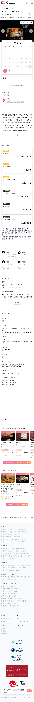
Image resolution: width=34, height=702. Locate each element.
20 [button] (21, 62)
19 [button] (17, 62)
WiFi (8, 268)
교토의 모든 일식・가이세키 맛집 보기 (17, 462)
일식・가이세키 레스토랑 (19, 548)
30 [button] (5, 71)
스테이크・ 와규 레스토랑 (20, 553)
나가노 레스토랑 (6, 534)
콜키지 (24, 268)
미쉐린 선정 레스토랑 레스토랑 (10, 570)
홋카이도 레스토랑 (6, 529)
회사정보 (3, 631)
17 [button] (9, 62)
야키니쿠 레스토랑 (6, 551)
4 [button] (13, 54)
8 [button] (30, 54)
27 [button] (21, 66)
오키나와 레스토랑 (20, 542)
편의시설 (12, 17)
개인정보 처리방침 (22, 621)
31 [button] (9, 71)
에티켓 (3, 621)
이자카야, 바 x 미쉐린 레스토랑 (10, 606)
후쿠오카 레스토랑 (6, 542)
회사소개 (3, 628)
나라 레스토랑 (5, 539)
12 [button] (17, 58)
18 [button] (13, 62)
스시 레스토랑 (5, 548)
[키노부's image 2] (17, 31)
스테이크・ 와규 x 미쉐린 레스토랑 (11, 598)
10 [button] (9, 58)
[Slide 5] (19, 38)
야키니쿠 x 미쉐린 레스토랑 (9, 591)
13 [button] (21, 58)
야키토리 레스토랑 (19, 551)
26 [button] (17, 66)
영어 (7, 252)
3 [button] (9, 54)
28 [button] (26, 66)
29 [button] (30, 66)
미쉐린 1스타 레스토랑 (8, 565)
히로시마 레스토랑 (17, 539)
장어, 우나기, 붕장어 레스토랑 (10, 556)
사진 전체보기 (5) (27, 22)
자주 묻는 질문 (5, 618)
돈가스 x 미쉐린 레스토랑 (8, 603)
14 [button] (26, 58)
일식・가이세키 (7, 14)
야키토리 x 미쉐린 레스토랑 (9, 593)
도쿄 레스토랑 (19, 529)
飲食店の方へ (5, 634)
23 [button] (5, 66)
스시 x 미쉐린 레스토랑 (8, 586)
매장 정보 (30, 17)
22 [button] (30, 62)
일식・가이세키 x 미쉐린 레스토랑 (11, 588)
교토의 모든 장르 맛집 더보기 (17, 505)
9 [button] (5, 58)
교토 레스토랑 (18, 534)
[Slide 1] (14, 38)
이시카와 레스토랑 (20, 532)
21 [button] (26, 62)
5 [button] (17, 54)
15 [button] (30, 58)
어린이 (24, 262)
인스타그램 (20, 628)
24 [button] (9, 66)
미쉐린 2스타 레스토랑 (23, 565)
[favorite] (30, 13)
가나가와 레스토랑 (6, 532)
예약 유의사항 (21, 17)
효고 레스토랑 (18, 537)
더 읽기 (17, 135)
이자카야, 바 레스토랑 (7, 558)
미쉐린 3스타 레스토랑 (8, 567)
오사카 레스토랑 (6, 537)
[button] (27, 3)
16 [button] (5, 62)
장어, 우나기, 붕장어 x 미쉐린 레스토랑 (12, 601)
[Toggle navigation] (31, 2)
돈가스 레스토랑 (26, 556)
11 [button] (13, 58)
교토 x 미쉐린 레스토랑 (24, 577)
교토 (9, 11)
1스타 (8, 98)
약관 (18, 618)
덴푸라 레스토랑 (6, 553)
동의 (29, 691)
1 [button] (30, 50)
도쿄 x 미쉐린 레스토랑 (8, 577)
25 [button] (13, 66)
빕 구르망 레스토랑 (22, 567)
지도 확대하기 (6, 419)
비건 (23, 252)
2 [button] (5, 54)
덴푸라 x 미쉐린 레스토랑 (8, 596)
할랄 (7, 262)
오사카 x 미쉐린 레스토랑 (8, 579)
